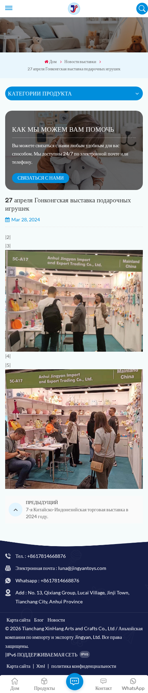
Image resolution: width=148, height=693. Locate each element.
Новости (56, 620)
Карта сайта (18, 620)
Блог (39, 620)
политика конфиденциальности (83, 666)
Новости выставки (80, 61)
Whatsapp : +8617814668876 (47, 580)
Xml (40, 666)
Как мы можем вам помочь (63, 129)
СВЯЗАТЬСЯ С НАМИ (41, 178)
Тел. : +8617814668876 (40, 556)
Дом (53, 61)
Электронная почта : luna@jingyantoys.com (60, 568)
